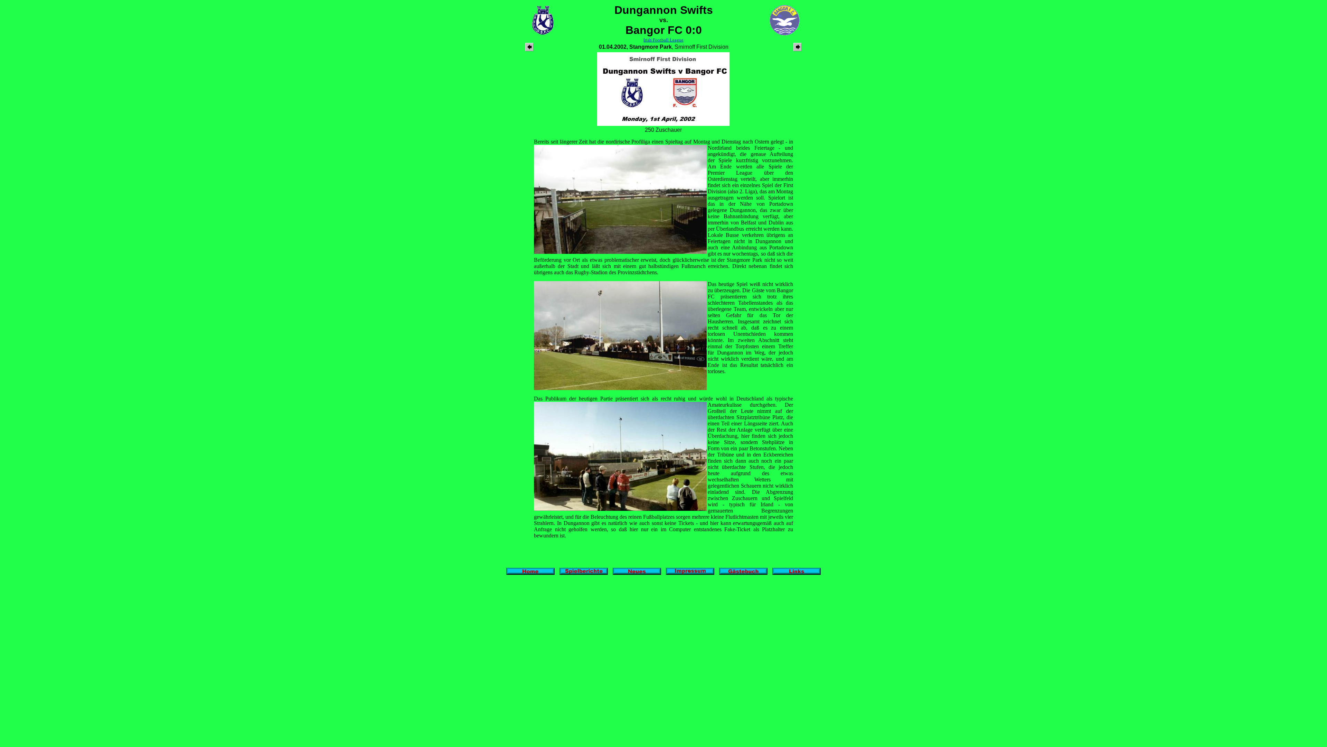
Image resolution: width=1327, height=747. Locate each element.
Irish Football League (663, 40)
